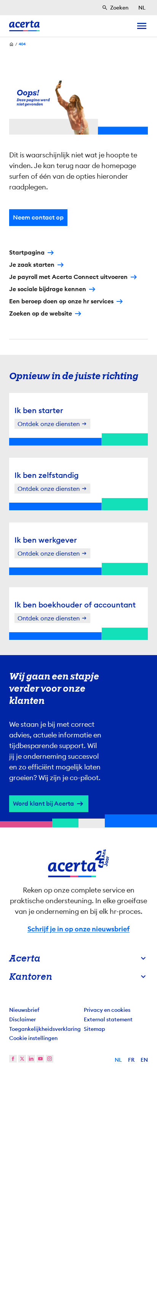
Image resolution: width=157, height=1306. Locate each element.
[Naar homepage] (24, 26)
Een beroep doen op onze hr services (61, 301)
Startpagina (27, 252)
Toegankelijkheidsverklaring (45, 1029)
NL (118, 1059)
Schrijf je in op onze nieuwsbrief (78, 929)
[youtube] (40, 1058)
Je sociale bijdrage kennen (47, 289)
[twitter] (22, 1058)
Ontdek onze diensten (49, 424)
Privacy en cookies (107, 1009)
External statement (108, 1019)
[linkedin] (31, 1058)
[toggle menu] (142, 26)
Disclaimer (22, 1019)
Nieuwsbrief (24, 1009)
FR (131, 1059)
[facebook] (13, 1058)
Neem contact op (38, 217)
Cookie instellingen (33, 1038)
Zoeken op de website (40, 313)
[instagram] (49, 1058)
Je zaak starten (31, 265)
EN (144, 1059)
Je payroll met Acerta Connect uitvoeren (68, 277)
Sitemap (94, 1029)
